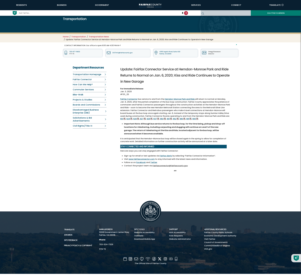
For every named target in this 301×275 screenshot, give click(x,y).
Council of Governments (216, 242)
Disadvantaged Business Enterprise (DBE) (86, 111)
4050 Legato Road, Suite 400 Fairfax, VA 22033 (169, 53)
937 (155, 118)
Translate (69, 229)
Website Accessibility (144, 232)
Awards (68, 234)
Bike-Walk (78, 94)
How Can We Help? (83, 84)
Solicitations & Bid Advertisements (82, 119)
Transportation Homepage (87, 74)
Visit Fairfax (209, 239)
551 (121, 118)
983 (194, 118)
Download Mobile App (144, 239)
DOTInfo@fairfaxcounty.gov (123, 53)
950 (162, 118)
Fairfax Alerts (166, 155)
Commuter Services (83, 89)
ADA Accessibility (177, 232)
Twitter (153, 162)
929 (148, 118)
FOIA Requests (176, 235)
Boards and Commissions (86, 104)
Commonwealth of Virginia (217, 245)
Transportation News (99, 36)
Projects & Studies (82, 99)
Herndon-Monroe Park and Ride (180, 99)
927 (141, 118)
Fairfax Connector (82, 79)
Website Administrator (180, 239)
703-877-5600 (74, 52)
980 (181, 118)
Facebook (141, 162)
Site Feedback (70, 240)
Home (66, 36)
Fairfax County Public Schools (218, 232)
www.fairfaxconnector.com (142, 159)
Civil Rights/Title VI (82, 125)
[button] (21, 5)
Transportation (78, 36)
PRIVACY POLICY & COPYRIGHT (78, 245)
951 (168, 118)
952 (174, 118)
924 (128, 118)
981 (187, 118)
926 (135, 118)
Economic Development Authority (220, 235)
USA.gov (208, 249)
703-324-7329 (106, 244)
